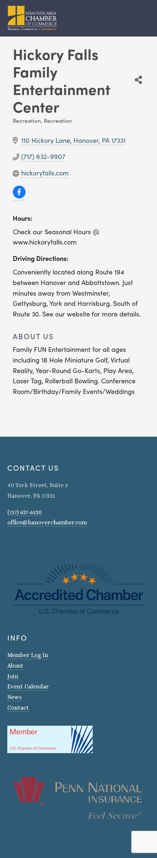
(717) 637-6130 (24, 512)
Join (12, 676)
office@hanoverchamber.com (47, 522)
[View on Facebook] (19, 196)
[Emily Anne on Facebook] (20, 543)
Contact (18, 707)
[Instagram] (10, 543)
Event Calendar (28, 686)
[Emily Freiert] (29, 543)
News (14, 697)
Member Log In (27, 655)
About (15, 665)
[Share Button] (138, 80)
